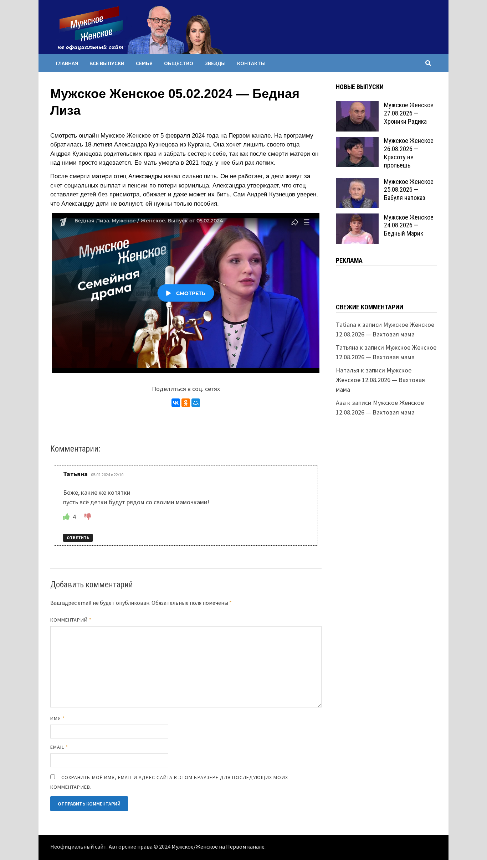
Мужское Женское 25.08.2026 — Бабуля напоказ (409, 190)
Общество (178, 63)
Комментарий (71, 620)
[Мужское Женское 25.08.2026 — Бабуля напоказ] (357, 183)
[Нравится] (67, 517)
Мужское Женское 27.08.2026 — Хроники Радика (409, 113)
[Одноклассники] (185, 402)
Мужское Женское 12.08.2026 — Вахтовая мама (380, 379)
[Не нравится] (87, 517)
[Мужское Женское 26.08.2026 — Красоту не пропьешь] (357, 142)
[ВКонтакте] (175, 402)
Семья (144, 63)
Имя (57, 718)
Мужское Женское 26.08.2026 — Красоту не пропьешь (409, 153)
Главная (67, 63)
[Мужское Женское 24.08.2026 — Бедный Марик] (357, 218)
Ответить (78, 537)
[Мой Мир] (195, 402)
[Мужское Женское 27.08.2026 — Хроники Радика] (357, 106)
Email (59, 747)
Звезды (215, 63)
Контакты (251, 63)
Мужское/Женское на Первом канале (218, 846)
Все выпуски (106, 63)
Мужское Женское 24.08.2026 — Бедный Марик (409, 225)
